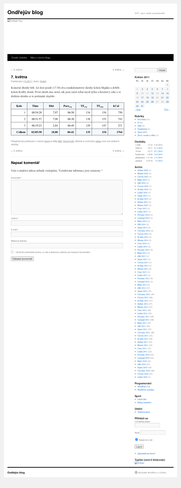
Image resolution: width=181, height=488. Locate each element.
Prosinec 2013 (144, 249)
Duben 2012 (143, 303)
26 (152, 101)
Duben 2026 (143, 170)
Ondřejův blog (25, 12)
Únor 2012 (142, 310)
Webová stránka (19, 240)
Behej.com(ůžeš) (144, 402)
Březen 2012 (143, 306)
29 (167, 101)
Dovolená (142, 119)
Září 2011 (142, 326)
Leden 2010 (142, 376)
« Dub (138, 109)
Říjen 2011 (142, 322)
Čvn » (167, 109)
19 (152, 97)
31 (142, 105)
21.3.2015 (158, 147)
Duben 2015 (143, 202)
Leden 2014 (142, 246)
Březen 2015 (143, 205)
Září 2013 (142, 256)
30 (137, 105)
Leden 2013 (142, 275)
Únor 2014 (142, 243)
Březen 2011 (143, 345)
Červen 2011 (143, 335)
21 (162, 97)
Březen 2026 (143, 173)
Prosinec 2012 (144, 278)
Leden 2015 (142, 211)
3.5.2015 (158, 160)
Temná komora (144, 411)
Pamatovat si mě (145, 439)
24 (142, 101)
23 (137, 101)
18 (147, 97)
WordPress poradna (146, 389)
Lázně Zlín (142, 399)
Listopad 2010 (144, 357)
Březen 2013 (143, 268)
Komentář (16, 177)
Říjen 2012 (142, 284)
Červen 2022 (143, 176)
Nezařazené (142, 128)
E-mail (15, 229)
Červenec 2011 (144, 332)
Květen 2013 (143, 265)
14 (162, 93)
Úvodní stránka (19, 57)
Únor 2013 (142, 272)
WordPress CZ (144, 386)
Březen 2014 (143, 240)
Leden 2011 (142, 351)
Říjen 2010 (142, 361)
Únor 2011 (142, 348)
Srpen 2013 (142, 259)
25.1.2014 (158, 151)
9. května (118, 69)
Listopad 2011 (144, 319)
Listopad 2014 (144, 217)
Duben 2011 (143, 341)
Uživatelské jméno (142, 421)
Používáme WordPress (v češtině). (152, 472)
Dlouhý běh (68, 141)
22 (167, 97)
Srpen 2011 (142, 329)
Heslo (137, 432)
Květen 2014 (143, 237)
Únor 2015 (142, 208)
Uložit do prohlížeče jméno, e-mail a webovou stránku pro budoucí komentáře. (53, 252)
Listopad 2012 (144, 281)
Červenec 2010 (144, 370)
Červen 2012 (143, 297)
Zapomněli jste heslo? (147, 453)
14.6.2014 (158, 154)
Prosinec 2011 (144, 316)
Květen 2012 (143, 300)
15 (167, 93)
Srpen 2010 (142, 367)
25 (147, 101)
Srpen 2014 (142, 227)
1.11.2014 (158, 157)
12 (152, 93)
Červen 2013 (143, 262)
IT (138, 122)
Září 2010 (142, 364)
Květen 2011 (143, 338)
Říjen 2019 (142, 179)
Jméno (15, 218)
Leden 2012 (142, 313)
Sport (46, 141)
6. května (16, 69)
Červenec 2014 (144, 230)
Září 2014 (142, 224)
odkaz (98, 141)
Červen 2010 (143, 373)
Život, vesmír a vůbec (147, 135)
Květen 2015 (143, 198)
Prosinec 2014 (144, 214)
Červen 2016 (143, 186)
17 (142, 97)
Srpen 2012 (142, 291)
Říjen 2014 (142, 221)
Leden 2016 (142, 192)
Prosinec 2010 (144, 354)
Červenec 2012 (144, 294)
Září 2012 (142, 287)
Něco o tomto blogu (40, 57)
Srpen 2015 (142, 195)
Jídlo (140, 125)
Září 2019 (142, 182)
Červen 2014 (143, 233)
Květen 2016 (143, 189)
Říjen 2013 (142, 252)
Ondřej (43, 81)
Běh (60, 141)
